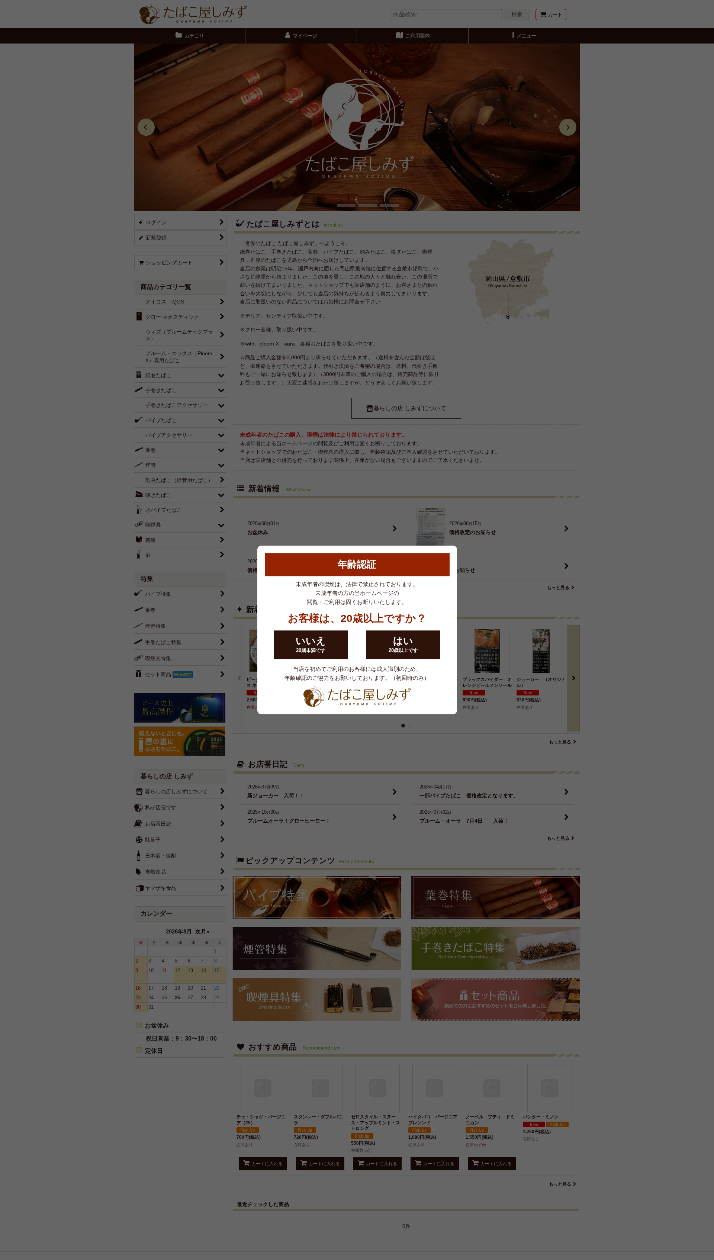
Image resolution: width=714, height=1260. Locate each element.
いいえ (311, 644)
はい (403, 644)
